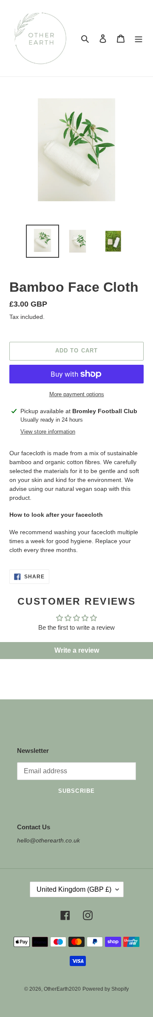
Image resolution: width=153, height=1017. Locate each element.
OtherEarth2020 (62, 989)
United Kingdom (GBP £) (74, 889)
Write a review (76, 650)
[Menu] (138, 38)
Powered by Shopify (105, 989)
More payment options (76, 394)
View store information (47, 431)
